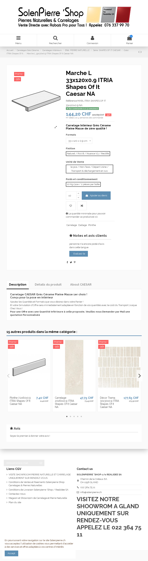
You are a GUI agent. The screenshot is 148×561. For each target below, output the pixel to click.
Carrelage (71, 225)
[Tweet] (71, 262)
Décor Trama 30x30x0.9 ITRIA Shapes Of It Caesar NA (109, 402)
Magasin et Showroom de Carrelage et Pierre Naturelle (38, 498)
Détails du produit (48, 284)
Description (17, 284)
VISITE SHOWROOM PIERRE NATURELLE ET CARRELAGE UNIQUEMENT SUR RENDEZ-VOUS (40, 476)
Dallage (82, 225)
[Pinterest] (74, 262)
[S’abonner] (40, 463)
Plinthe (92, 225)
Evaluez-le (79, 253)
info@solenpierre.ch (91, 492)
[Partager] (67, 262)
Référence (71, 100)
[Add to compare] (82, 206)
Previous (8, 375)
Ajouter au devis (98, 195)
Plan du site (15, 502)
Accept (11, 553)
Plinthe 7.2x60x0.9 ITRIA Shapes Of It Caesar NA (20, 400)
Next (139, 375)
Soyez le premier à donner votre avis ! (30, 435)
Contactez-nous (17, 494)
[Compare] (29, 393)
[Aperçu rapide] (33, 393)
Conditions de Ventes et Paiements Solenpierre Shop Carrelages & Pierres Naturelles (36, 484)
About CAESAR (81, 284)
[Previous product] (139, 52)
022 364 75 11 (87, 487)
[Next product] (141, 52)
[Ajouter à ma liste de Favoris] (71, 206)
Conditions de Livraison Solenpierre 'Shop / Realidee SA (38, 489)
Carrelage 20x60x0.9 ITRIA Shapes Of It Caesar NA (66, 402)
